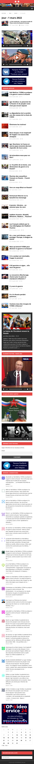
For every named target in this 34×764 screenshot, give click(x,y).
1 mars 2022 (14, 25)
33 (22, 150)
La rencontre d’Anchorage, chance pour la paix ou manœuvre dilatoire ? (19, 277)
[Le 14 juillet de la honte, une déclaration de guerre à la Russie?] (5, 166)
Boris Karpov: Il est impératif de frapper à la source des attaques (20, 135)
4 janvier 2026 (15, 219)
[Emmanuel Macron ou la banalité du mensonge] (5, 197)
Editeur (22, 25)
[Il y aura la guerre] (5, 287)
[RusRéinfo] (17, 6)
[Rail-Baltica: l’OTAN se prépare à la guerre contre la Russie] (5, 94)
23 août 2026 (14, 96)
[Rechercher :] (17, 757)
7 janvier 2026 (15, 209)
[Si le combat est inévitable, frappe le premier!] (5, 257)
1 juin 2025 (14, 308)
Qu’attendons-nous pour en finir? (19, 156)
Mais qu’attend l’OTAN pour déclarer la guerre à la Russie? (20, 248)
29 (22, 159)
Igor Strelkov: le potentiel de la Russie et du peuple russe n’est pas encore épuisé (20, 104)
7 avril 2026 (14, 190)
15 (21, 182)
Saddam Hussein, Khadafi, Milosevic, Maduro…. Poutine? (20, 215)
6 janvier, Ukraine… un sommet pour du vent (17, 206)
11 (21, 96)
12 (25, 735)
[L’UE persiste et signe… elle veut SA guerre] (5, 267)
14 (22, 209)
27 (22, 219)
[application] (17, 38)
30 (21, 288)
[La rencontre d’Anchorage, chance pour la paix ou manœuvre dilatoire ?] (5, 276)
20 (21, 269)
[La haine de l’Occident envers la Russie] (17, 321)
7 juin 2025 (14, 298)
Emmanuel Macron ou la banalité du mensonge (18, 197)
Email (3, 450)
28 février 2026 (15, 200)
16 (12, 737)
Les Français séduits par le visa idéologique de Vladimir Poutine (20, 226)
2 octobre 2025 (15, 241)
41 (20, 190)
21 (4, 740)
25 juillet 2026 (15, 139)
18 (22, 241)
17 (17, 737)
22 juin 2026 (14, 171)
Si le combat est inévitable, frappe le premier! (19, 257)
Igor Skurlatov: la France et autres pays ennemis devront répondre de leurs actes (20, 146)
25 (21, 171)
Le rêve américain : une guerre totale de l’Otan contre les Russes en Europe (20, 22)
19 (25, 737)
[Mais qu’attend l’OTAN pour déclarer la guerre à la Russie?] (5, 248)
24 (17, 740)
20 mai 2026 (14, 182)
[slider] (15, 45)
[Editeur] (5, 23)
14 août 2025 (14, 281)
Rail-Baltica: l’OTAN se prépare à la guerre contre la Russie (20, 93)
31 (17, 743)
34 (22, 139)
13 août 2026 (14, 126)
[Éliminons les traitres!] (5, 126)
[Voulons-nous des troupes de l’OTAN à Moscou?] (5, 305)
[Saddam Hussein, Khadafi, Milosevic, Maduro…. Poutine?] (5, 216)
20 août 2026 (14, 108)
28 (4, 743)
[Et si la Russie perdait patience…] (5, 296)
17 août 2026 (14, 119)
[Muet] (27, 46)
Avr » (6, 745)
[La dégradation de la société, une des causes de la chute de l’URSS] (5, 114)
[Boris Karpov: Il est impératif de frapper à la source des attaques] (5, 134)
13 (22, 200)
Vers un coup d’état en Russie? (20, 187)
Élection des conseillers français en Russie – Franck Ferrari (19, 178)
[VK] (15, 1)
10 (17, 735)
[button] (32, 8)
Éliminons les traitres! (17, 124)
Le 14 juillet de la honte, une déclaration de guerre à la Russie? (20, 167)
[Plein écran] (30, 46)
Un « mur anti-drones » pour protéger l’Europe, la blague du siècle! (20, 237)
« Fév (3, 745)
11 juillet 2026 (15, 159)
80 (27, 25)
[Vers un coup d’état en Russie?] (5, 189)
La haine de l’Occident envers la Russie (16, 332)
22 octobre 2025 (15, 230)
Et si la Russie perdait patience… (17, 295)
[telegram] (18, 1)
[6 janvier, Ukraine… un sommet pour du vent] (5, 206)
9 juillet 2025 (14, 288)
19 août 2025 (14, 269)
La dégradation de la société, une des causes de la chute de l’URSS (20, 115)
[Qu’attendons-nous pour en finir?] (5, 156)
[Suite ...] (16, 348)
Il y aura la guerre (16, 286)
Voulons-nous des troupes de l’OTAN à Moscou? (20, 305)
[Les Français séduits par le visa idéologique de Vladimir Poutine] (5, 225)
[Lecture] (4, 46)
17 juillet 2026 (15, 150)
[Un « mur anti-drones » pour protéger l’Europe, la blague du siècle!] (5, 236)
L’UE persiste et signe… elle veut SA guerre (19, 266)
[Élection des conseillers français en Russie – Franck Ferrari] (5, 177)
